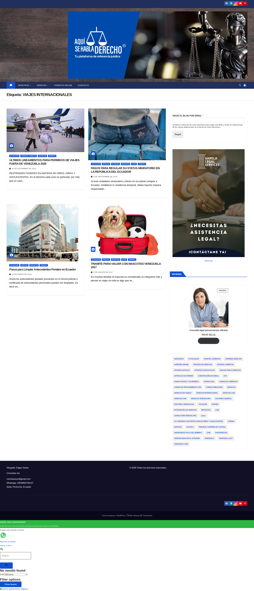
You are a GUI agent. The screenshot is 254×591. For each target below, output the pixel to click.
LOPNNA (231, 421)
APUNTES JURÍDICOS (225, 364)
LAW (217, 410)
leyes (203, 416)
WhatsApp (209, 261)
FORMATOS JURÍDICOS (28, 156)
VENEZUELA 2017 (226, 438)
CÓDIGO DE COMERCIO (228, 382)
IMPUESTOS (206, 410)
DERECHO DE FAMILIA (183, 393)
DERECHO (106, 164)
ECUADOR (203, 404)
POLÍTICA (190, 427)
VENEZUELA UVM (181, 444)
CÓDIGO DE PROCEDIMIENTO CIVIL (187, 387)
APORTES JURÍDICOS (212, 359)
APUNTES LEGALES (182, 370)
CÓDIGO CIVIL (209, 382)
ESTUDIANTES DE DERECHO (185, 410)
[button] (240, 85)
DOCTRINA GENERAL (223, 399)
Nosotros (24, 85)
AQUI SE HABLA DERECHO (230, 370)
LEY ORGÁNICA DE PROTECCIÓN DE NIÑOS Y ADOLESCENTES (198, 421)
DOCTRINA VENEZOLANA (184, 404)
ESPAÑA (215, 404)
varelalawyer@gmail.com (18, 479)
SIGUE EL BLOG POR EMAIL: (188, 116)
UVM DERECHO (221, 433)
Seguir (178, 134)
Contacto (83, 85)
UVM (208, 433)
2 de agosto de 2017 (103, 272)
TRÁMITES (52, 156)
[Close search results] (6, 565)
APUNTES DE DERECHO (202, 364)
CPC (225, 376)
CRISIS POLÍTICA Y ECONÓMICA (186, 382)
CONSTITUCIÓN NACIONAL (208, 376)
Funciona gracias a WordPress (114, 516)
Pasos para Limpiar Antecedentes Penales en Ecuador (42, 269)
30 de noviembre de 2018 (24, 169)
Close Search (11, 584)
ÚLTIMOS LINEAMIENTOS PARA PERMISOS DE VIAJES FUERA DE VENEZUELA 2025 (44, 161)
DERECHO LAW (229, 393)
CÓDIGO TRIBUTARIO (214, 387)
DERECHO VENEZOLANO (200, 399)
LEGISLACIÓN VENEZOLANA (185, 416)
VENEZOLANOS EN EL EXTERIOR (187, 438)
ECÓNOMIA (115, 164)
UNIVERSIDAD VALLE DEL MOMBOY (188, 433)
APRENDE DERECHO (233, 359)
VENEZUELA (209, 438)
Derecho (42, 85)
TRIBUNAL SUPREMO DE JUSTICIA (212, 427)
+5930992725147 (25, 483)
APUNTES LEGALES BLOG (204, 370)
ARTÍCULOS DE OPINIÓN (183, 376)
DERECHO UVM (180, 399)
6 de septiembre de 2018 (105, 177)
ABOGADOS (179, 359)
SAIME (134, 164)
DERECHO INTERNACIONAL (207, 393)
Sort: (2, 574)
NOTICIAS (178, 427)
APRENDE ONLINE (181, 364)
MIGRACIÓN (42, 156)
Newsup (136, 516)
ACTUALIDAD (14, 156)
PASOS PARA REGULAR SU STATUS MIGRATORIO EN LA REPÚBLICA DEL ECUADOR (125, 169)
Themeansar (147, 516)
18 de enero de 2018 (22, 274)
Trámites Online (63, 85)
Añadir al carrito (208, 341)
